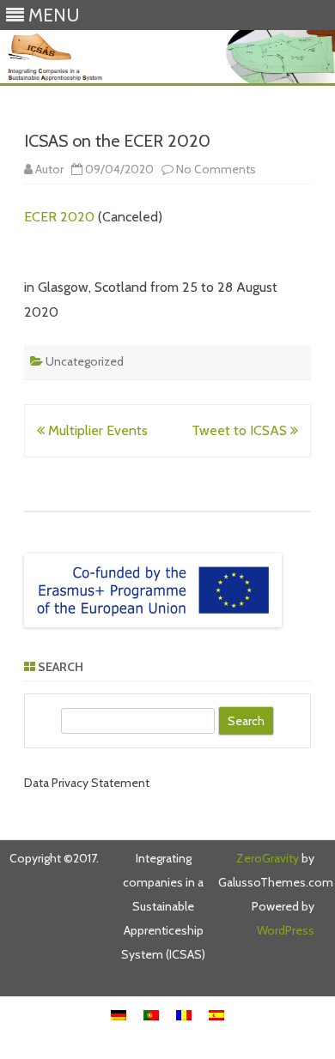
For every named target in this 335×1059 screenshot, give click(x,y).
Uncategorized (85, 361)
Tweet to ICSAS (241, 430)
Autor (49, 169)
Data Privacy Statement (86, 782)
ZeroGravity (267, 858)
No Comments (216, 169)
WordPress (285, 930)
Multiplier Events (96, 430)
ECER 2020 (59, 217)
